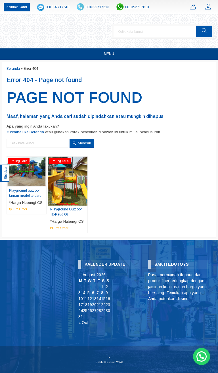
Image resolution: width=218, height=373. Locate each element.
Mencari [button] (84, 143)
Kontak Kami (17, 7)
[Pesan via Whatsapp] (193, 7)
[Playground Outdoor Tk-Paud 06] (67, 181)
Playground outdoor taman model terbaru (25, 193)
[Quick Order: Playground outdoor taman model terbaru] (43, 182)
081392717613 (58, 7)
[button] (204, 31)
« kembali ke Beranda (25, 132)
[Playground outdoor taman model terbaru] (26, 171)
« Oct (83, 322)
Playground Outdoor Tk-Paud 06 (66, 211)
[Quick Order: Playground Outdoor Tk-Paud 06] (84, 201)
